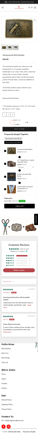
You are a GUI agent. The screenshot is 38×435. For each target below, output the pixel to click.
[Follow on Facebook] (3, 426)
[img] (8, 289)
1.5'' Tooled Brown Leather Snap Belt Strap (25, 161)
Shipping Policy (7, 404)
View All (5, 362)
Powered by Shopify (29, 432)
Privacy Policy (6, 409)
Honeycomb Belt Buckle (24, 149)
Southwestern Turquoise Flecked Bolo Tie (25, 187)
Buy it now (19, 129)
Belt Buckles (6, 348)
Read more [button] (7, 332)
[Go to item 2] (9, 47)
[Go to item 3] (15, 47)
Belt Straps (6, 358)
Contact (4, 383)
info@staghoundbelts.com (12, 421)
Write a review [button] (19, 270)
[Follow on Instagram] (8, 426)
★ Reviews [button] (36, 219)
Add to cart (16, 122)
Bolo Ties (5, 353)
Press (4, 374)
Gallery (4, 388)
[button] (10, 255)
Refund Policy (7, 400)
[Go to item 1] (4, 47)
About (4, 379)
